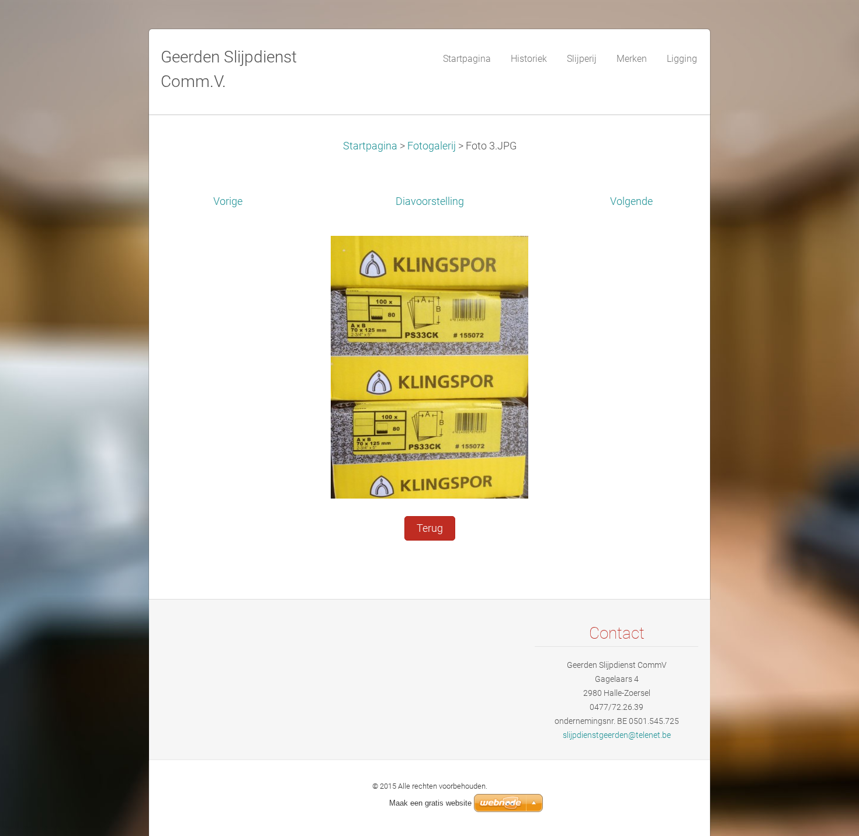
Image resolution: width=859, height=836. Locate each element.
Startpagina (370, 146)
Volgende (631, 201)
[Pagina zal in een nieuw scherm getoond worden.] (429, 366)
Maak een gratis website (430, 803)
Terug (430, 528)
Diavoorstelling (430, 201)
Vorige (228, 201)
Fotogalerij (431, 146)
